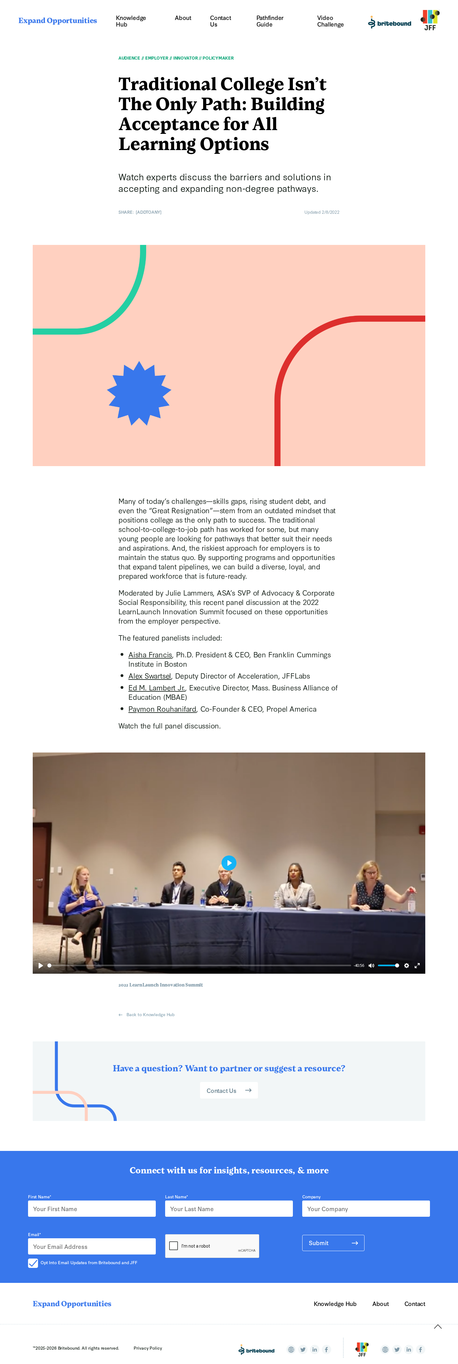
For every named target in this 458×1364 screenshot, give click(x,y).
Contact (414, 1303)
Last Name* (176, 1196)
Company (311, 1196)
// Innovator (183, 58)
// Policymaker (215, 58)
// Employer (154, 58)
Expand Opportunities (57, 21)
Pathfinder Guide (270, 20)
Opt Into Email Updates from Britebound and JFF (89, 1262)
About (183, 17)
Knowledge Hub (131, 20)
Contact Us (220, 20)
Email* (34, 1234)
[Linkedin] (314, 1349)
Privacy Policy (148, 1347)
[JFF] (362, 1349)
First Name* (39, 1196)
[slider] (199, 965)
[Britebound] (256, 1349)
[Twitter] (303, 1349)
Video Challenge (330, 20)
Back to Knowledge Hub (149, 1014)
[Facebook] (326, 1349)
